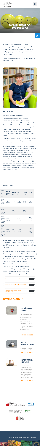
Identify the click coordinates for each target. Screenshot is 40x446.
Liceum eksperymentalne (27, 343)
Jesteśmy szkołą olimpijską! (26, 361)
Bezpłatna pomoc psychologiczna (13, 279)
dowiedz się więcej (26, 335)
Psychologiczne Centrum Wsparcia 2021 (15, 284)
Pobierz (31, 279)
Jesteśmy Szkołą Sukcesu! (26, 309)
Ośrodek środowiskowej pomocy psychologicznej (13, 291)
